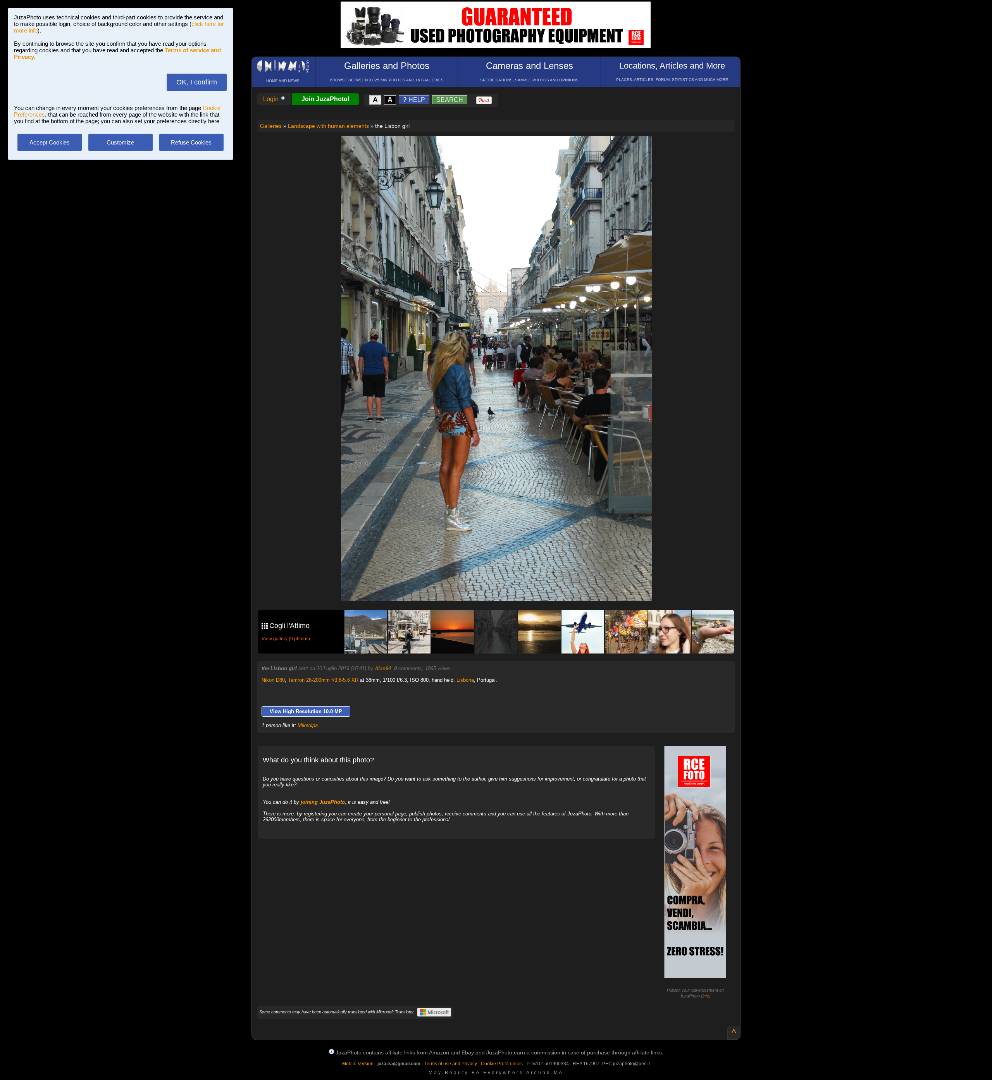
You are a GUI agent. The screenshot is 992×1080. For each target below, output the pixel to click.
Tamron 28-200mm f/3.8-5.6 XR (323, 680)
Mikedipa (308, 725)
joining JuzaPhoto (323, 802)
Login (271, 99)
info (706, 996)
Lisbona (465, 680)
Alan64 (383, 668)
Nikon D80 (273, 680)
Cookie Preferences (502, 1063)
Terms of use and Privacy (450, 1063)
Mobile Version (358, 1063)
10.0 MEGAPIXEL (502, 586)
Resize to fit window (501, 150)
